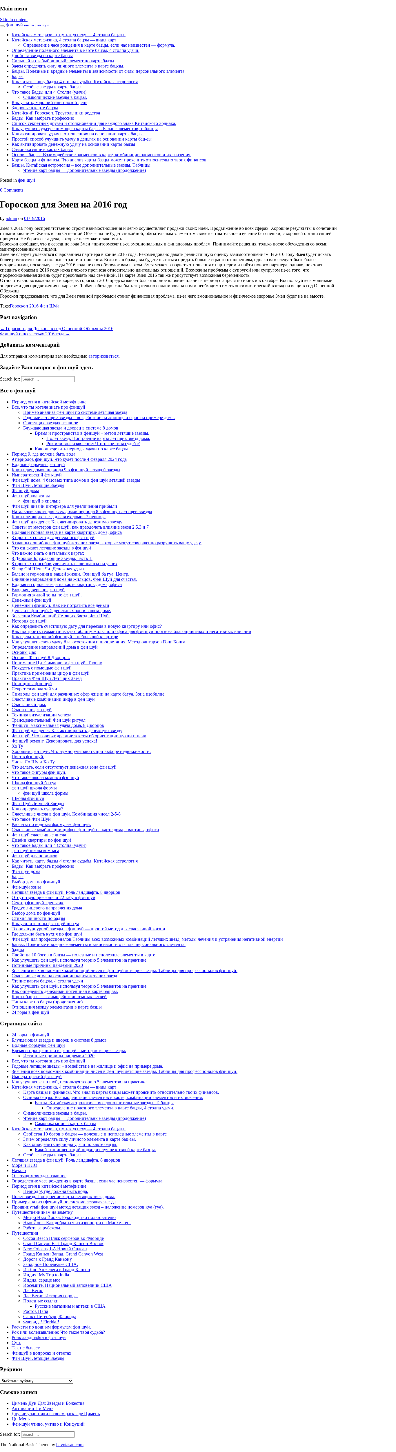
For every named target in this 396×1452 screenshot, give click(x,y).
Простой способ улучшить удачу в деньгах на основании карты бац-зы (82, 139)
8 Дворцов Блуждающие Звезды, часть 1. (52, 558)
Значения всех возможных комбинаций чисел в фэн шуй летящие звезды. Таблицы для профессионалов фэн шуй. (124, 970)
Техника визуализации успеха (41, 714)
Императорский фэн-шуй (37, 474)
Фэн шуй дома (26, 871)
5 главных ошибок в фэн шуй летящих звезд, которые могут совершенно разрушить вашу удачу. (106, 542)
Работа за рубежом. (42, 1227)
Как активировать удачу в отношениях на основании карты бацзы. (78, 133)
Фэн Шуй (49, 305)
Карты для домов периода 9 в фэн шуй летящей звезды (66, 469)
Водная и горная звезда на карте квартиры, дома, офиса (67, 532)
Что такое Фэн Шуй (31, 819)
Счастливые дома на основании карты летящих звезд (64, 975)
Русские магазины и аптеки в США (70, 1306)
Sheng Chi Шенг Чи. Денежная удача (48, 568)
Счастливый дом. (29, 704)
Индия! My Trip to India (46, 1274)
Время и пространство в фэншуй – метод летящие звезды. (92, 433)
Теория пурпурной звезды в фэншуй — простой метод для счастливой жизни (88, 928)
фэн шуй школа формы (34, 787)
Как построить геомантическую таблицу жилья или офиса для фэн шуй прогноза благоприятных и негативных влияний (131, 631)
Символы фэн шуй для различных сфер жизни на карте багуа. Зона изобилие (88, 694)
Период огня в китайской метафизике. (50, 401)
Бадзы (17, 76)
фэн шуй (27, 24)
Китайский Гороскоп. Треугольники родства (56, 112)
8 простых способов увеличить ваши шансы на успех (64, 563)
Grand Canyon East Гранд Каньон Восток (63, 1243)
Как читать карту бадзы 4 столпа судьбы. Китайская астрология (75, 81)
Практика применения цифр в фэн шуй (51, 673)
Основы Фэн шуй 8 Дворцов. (41, 657)
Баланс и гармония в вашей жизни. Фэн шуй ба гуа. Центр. (70, 574)
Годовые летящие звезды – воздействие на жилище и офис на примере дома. (99, 417)
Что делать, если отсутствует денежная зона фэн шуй (64, 767)
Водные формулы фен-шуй (38, 464)
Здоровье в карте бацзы (35, 107)
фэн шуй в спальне (42, 500)
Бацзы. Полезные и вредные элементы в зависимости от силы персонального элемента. (99, 71)
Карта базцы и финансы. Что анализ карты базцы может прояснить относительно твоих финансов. (110, 159)
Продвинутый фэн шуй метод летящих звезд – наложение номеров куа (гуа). (88, 1206)
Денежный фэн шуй (31, 600)
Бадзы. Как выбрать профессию (43, 118)
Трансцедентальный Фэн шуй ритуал (49, 720)
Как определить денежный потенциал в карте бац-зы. (65, 991)
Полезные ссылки (41, 1300)
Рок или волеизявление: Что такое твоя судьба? (93, 443)
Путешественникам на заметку (42, 1212)
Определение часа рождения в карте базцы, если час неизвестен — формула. (99, 45)
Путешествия (25, 1233)
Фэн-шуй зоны (26, 887)
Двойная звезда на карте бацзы (42, 55)
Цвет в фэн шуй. (28, 756)
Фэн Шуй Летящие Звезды (38, 485)
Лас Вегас (33, 1290)
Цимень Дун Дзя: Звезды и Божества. (49, 1403)
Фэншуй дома (25, 490)
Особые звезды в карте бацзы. (53, 86)
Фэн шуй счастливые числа (39, 834)
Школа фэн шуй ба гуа (34, 782)
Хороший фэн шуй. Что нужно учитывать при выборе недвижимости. (81, 751)
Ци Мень (21, 1418)
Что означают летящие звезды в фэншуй (51, 547)
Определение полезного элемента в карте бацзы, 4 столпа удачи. (75, 50)
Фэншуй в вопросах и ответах (41, 1353)
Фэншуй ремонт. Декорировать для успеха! (54, 740)
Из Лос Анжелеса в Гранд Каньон (56, 1269)
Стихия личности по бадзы (38, 918)
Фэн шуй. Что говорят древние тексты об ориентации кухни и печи (79, 735)
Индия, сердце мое (41, 1280)
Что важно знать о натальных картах (48, 553)
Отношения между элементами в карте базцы (57, 1007)
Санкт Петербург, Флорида (49, 1316)
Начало (19, 1170)
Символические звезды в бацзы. (55, 97)
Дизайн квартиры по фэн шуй (41, 840)
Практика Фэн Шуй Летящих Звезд (47, 678)
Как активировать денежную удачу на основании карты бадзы (73, 144)
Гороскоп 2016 (24, 305)
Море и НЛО (24, 1165)
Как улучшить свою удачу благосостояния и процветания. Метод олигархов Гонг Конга (98, 641)
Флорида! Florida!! (41, 1321)
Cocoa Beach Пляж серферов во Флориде (63, 1238)
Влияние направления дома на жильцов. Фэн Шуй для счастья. (74, 579)
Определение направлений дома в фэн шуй (55, 647)
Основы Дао (24, 652)
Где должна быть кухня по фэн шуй (47, 933)
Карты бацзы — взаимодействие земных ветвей (59, 996)
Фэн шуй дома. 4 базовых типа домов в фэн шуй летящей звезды (76, 480)
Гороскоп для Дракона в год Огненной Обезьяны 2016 (56, 328)
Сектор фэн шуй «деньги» (37, 902)
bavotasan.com (69, 1444)
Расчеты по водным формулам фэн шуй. (51, 824)
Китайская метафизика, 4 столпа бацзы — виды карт (64, 39)
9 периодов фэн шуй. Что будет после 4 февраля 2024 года (69, 459)
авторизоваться (103, 356)
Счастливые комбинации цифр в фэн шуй (53, 699)
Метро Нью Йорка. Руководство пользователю (69, 1217)
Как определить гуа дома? (37, 808)
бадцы (18, 949)
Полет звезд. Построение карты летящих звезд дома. (98, 438)
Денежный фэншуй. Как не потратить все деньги (60, 605)
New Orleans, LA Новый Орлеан (55, 1248)
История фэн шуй (29, 620)
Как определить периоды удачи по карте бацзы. (82, 448)
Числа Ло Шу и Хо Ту (33, 761)
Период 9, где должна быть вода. (44, 454)
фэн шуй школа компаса (35, 850)
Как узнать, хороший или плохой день (49, 102)
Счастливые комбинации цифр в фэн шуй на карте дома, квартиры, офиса (85, 829)
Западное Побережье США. (50, 1264)
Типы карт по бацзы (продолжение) (47, 1001)
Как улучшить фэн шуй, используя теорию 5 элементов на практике (79, 960)
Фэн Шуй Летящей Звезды (38, 803)
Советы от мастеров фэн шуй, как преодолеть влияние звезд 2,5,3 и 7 (80, 527)
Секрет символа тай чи (34, 688)
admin (11, 218)
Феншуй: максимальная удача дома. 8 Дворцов (58, 725)
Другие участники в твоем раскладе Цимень (56, 1413)
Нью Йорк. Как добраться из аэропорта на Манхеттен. (77, 1222)
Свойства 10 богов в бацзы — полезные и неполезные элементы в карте (83, 954)
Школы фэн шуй (28, 798)
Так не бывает (26, 1347)
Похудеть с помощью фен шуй (42, 667)
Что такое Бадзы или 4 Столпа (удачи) (49, 92)
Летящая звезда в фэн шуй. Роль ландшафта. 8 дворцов (66, 892)
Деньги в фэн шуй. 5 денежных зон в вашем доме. (61, 610)
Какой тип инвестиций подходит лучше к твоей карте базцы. (95, 1149)
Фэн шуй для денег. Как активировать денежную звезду (67, 521)
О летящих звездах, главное (50, 422)
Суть (16, 1342)
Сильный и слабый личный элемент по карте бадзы (63, 60)
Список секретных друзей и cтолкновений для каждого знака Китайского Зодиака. (94, 123)
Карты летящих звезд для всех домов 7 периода (59, 516)
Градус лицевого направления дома (47, 907)
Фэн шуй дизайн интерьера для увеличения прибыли (64, 506)
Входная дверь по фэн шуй (38, 589)
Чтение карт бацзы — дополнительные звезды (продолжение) (84, 170)
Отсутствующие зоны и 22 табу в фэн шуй (53, 897)
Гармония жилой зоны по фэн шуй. (47, 594)
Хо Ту (17, 746)
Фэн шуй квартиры (31, 495)
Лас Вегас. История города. (50, 1295)
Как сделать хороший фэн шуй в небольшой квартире (65, 636)
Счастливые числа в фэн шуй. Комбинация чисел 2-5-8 (66, 813)
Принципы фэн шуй (32, 683)
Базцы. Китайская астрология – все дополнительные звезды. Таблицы (81, 165)
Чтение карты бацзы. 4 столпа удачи (47, 980)
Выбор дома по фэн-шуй (36, 881)
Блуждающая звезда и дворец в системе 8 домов (70, 427)
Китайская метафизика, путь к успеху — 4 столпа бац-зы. (69, 34)
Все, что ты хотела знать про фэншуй (48, 407)
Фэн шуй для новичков (34, 855)
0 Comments (11, 190)
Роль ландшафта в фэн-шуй (39, 1337)
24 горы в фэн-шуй (30, 1012)
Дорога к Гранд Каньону (47, 1259)
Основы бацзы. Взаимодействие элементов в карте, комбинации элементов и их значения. (101, 154)
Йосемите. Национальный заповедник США (67, 1285)
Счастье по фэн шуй (32, 709)
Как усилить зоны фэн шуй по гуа (45, 923)
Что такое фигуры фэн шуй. (39, 772)
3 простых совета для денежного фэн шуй (53, 537)
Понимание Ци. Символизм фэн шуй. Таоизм (57, 662)
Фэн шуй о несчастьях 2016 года (35, 333)
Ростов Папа (35, 1311)
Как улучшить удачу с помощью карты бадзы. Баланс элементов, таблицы (85, 128)
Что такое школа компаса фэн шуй (45, 777)
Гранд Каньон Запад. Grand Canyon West (63, 1253)
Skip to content (14, 19)
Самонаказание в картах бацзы (42, 149)
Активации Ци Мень (32, 1408)
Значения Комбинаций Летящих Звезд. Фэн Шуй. (61, 615)
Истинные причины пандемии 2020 (47, 965)
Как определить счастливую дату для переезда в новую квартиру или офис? (87, 626)
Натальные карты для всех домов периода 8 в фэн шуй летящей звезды (82, 511)
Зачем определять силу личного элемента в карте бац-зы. (68, 65)
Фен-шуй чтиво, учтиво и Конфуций (48, 1424)
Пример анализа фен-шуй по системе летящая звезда (75, 412)
